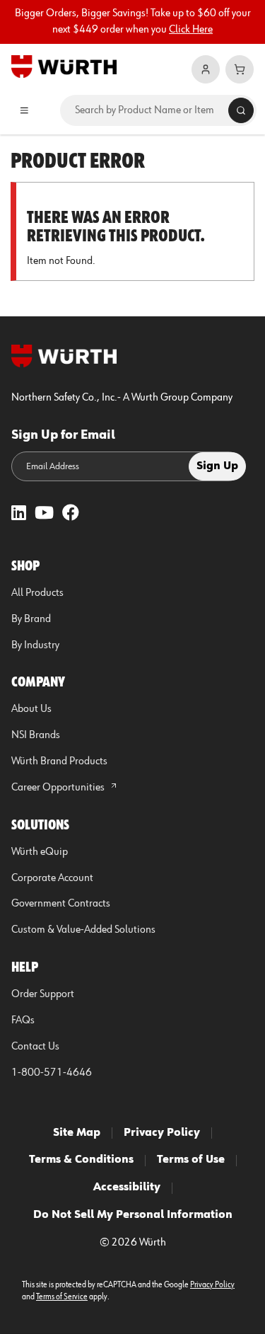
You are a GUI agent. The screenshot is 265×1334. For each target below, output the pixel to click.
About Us (31, 709)
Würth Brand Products (59, 761)
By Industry (35, 645)
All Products (37, 593)
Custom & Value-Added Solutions (83, 930)
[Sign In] (206, 69)
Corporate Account (52, 878)
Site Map (76, 1133)
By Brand (31, 619)
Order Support (42, 994)
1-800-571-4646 (51, 1073)
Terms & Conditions (81, 1160)
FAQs (23, 1020)
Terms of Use (191, 1160)
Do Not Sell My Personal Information (132, 1215)
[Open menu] (24, 110)
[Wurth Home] (64, 65)
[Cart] (239, 69)
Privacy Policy (162, 1133)
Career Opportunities (59, 787)
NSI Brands (35, 735)
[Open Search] (241, 110)
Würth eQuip (39, 852)
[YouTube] (44, 514)
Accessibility (126, 1187)
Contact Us (35, 1046)
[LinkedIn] (18, 514)
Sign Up (217, 466)
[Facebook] (70, 514)
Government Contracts (60, 903)
